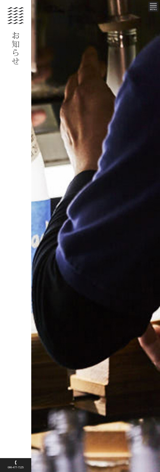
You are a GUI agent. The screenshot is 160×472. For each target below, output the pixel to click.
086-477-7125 (16, 467)
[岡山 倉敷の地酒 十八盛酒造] (15, 23)
